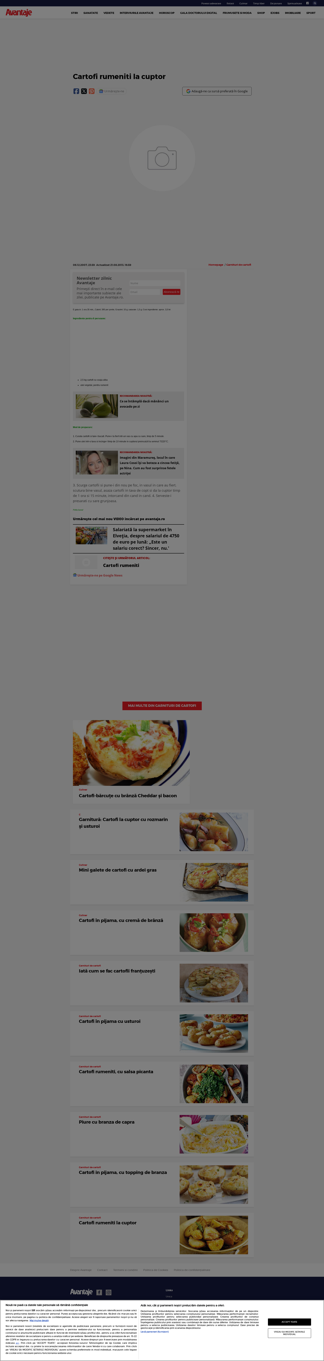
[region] (162, 1330)
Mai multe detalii (39, 1320)
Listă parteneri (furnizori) (155, 1331)
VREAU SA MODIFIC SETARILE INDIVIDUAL (289, 1333)
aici (17, 1343)
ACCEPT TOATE (289, 1322)
